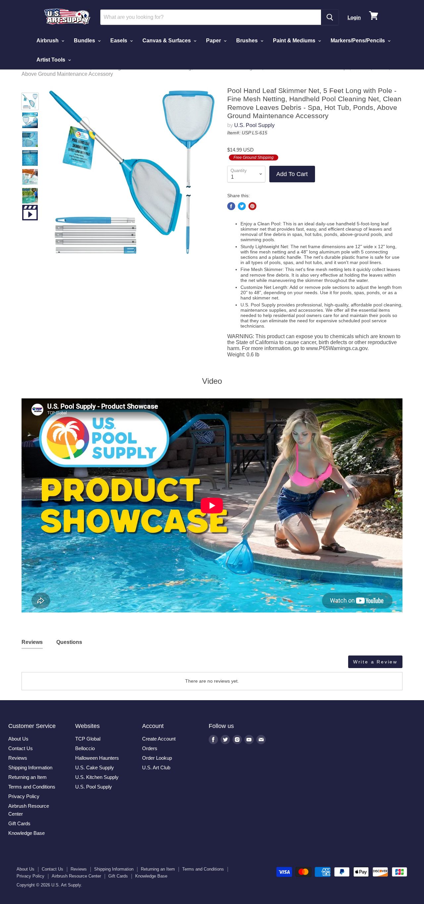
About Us (18, 739)
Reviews (17, 758)
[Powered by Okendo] (51, 664)
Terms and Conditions (31, 787)
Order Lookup (157, 758)
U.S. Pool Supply (254, 125)
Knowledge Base (26, 833)
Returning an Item (27, 777)
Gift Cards (19, 823)
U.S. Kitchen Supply (97, 777)
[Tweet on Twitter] (242, 206)
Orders (149, 748)
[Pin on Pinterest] (252, 206)
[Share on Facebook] (231, 206)
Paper (214, 40)
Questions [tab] (69, 642)
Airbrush (48, 40)
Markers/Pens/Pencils (358, 40)
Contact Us (20, 748)
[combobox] (210, 17)
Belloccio (85, 748)
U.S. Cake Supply (94, 767)
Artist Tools (51, 60)
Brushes (247, 40)
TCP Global (87, 739)
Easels (119, 40)
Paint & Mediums (295, 40)
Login (354, 17)
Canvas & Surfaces (167, 40)
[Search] (330, 17)
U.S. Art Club (156, 767)
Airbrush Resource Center (76, 876)
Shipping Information (30, 767)
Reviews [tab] (32, 642)
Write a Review (375, 661)
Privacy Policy (23, 796)
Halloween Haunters (97, 758)
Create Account (159, 739)
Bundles (85, 40)
